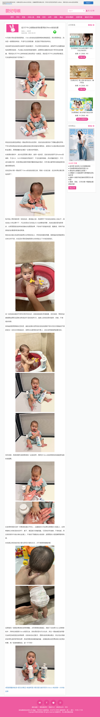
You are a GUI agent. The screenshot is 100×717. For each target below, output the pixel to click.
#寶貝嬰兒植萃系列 (40, 687)
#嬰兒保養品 (21, 687)
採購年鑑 (79, 17)
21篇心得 (82, 57)
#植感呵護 (29, 687)
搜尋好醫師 (69, 17)
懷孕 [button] (12, 17)
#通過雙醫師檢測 (11, 687)
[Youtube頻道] (40, 703)
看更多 (90, 25)
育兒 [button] (17, 17)
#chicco (49, 687)
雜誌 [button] (61, 17)
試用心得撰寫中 (82, 119)
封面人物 (31, 17)
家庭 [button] (23, 17)
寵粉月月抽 (89, 17)
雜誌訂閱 (72, 188)
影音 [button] (44, 17)
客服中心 (51, 707)
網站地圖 (34, 707)
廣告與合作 (59, 707)
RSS (66, 707)
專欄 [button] (38, 17)
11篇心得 (82, 89)
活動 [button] (55, 17)
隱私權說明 (9, 3)
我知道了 (88, 3)
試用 (49, 17)
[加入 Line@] (53, 703)
